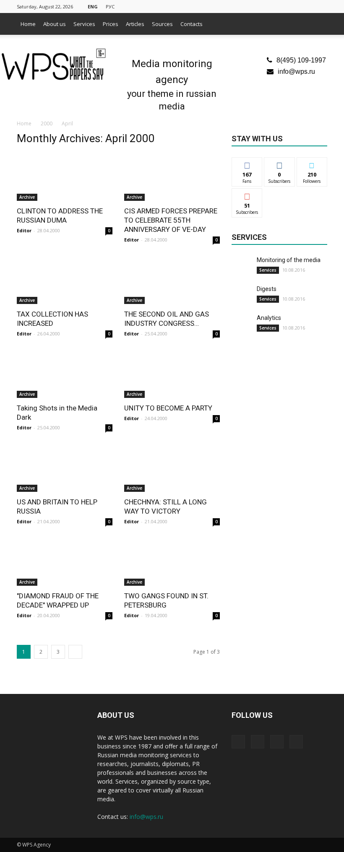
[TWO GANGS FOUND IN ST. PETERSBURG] (172, 562)
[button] (317, 24)
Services (84, 24)
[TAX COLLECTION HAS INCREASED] (64, 280)
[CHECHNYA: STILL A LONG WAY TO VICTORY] (172, 468)
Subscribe (247, 195)
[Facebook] (279, 6)
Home (28, 24)
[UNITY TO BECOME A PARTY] (172, 374)
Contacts (191, 24)
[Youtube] (321, 6)
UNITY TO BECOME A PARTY (168, 408)
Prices (110, 24)
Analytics (269, 317)
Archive (27, 197)
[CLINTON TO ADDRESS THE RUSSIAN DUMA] (64, 177)
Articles (135, 24)
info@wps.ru (296, 71)
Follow (279, 164)
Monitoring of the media (289, 260)
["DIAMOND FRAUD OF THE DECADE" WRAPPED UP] (64, 562)
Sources (162, 24)
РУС (110, 6)
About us (54, 24)
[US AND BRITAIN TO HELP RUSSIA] (64, 468)
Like (247, 164)
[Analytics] (242, 324)
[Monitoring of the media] (242, 266)
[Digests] (242, 295)
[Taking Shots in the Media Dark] (64, 374)
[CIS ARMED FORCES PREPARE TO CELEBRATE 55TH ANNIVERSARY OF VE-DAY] (172, 177)
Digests (266, 289)
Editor (24, 230)
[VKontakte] (307, 6)
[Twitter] (293, 6)
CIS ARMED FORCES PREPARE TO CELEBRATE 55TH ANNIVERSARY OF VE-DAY (170, 220)
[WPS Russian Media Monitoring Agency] (53, 65)
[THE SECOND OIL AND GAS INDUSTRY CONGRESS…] (172, 280)
